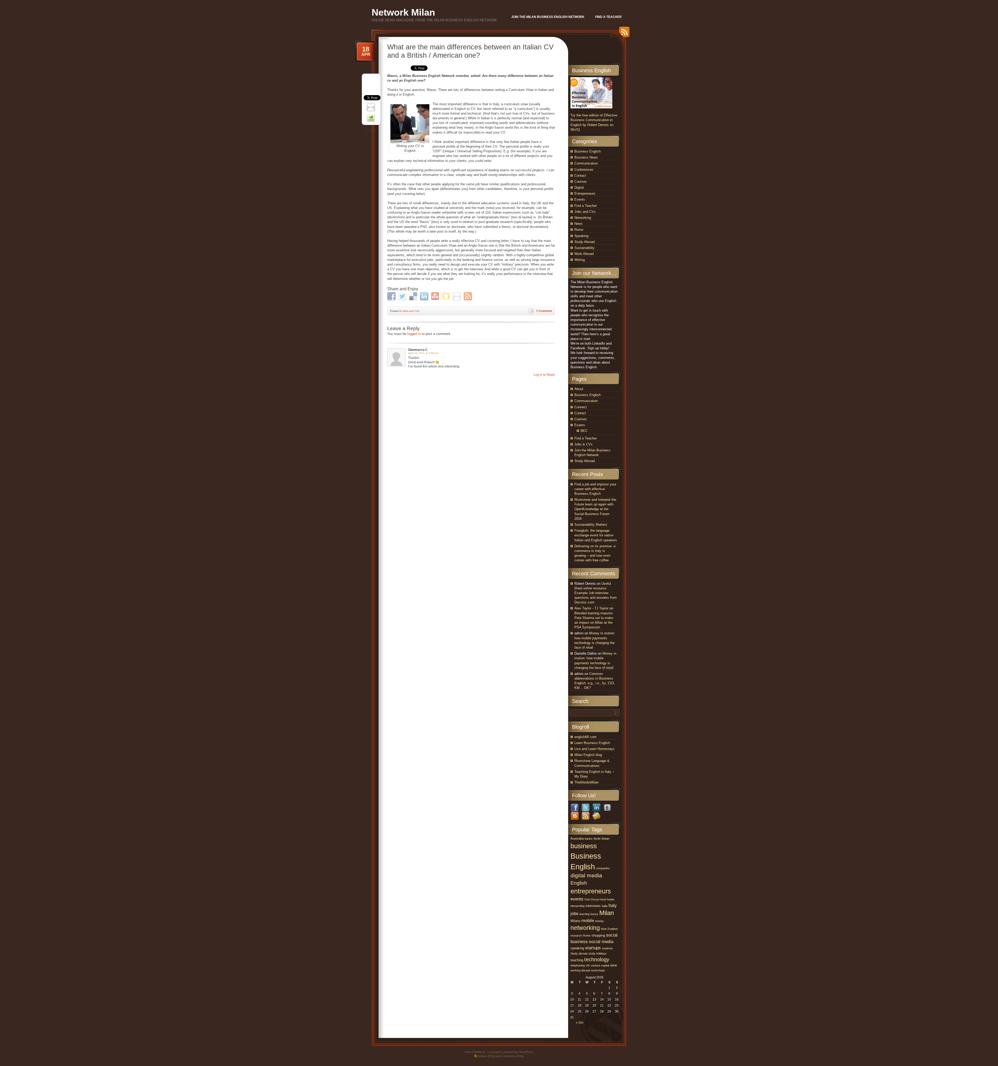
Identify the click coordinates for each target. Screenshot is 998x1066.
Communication (586, 163)
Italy (612, 905)
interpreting (577, 905)
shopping (598, 935)
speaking (577, 948)
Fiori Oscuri (592, 899)
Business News (586, 157)
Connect (580, 407)
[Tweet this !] (403, 296)
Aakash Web (370, 131)
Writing (579, 260)
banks (589, 838)
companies (603, 868)
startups (593, 947)
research (576, 935)
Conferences (583, 170)
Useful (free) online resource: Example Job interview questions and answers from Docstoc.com (595, 593)
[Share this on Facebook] (392, 296)
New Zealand (609, 928)
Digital (579, 187)
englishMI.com (585, 737)
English (578, 883)
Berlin (597, 838)
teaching (576, 960)
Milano (575, 921)
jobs (574, 913)
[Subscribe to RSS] (468, 296)
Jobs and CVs (410, 311)
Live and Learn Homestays (594, 749)
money (599, 921)
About (578, 389)
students (607, 948)
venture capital (600, 965)
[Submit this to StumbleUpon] (436, 296)
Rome (578, 230)
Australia (577, 838)
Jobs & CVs (583, 444)
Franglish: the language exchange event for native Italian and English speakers (595, 535)
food (603, 899)
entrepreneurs (590, 891)
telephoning (577, 965)
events (576, 899)
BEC (584, 431)
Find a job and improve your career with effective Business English (595, 489)
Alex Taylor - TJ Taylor (591, 608)
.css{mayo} (494, 1052)
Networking (582, 218)
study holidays (597, 953)
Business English (587, 151)
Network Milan (403, 12)
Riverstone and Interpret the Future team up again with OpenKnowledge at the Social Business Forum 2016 (595, 509)
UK (588, 965)
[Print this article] (371, 118)
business (583, 846)
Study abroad (578, 953)
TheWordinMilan (586, 782)
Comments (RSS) (513, 1056)
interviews (593, 906)
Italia (604, 905)
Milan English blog (588, 755)
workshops (598, 970)
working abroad (580, 970)
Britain (605, 838)
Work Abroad (584, 254)
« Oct (579, 1022)
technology (596, 959)
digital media (586, 875)
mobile (587, 920)
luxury (594, 914)
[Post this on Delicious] (414, 296)
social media (601, 941)
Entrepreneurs (584, 193)
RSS (622, 34)
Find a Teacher (585, 206)
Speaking (581, 236)
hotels (610, 899)
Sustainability (584, 248)
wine (613, 965)
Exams (579, 425)
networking (585, 928)
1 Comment (544, 310)
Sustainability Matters (590, 525)
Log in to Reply (544, 375)
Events (579, 199)
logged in (414, 334)
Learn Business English (592, 743)
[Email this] (457, 296)
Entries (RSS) (486, 1056)
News (578, 224)
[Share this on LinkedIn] (425, 296)
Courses (580, 181)
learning (584, 914)
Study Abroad (584, 242)
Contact (580, 175)
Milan (606, 912)
